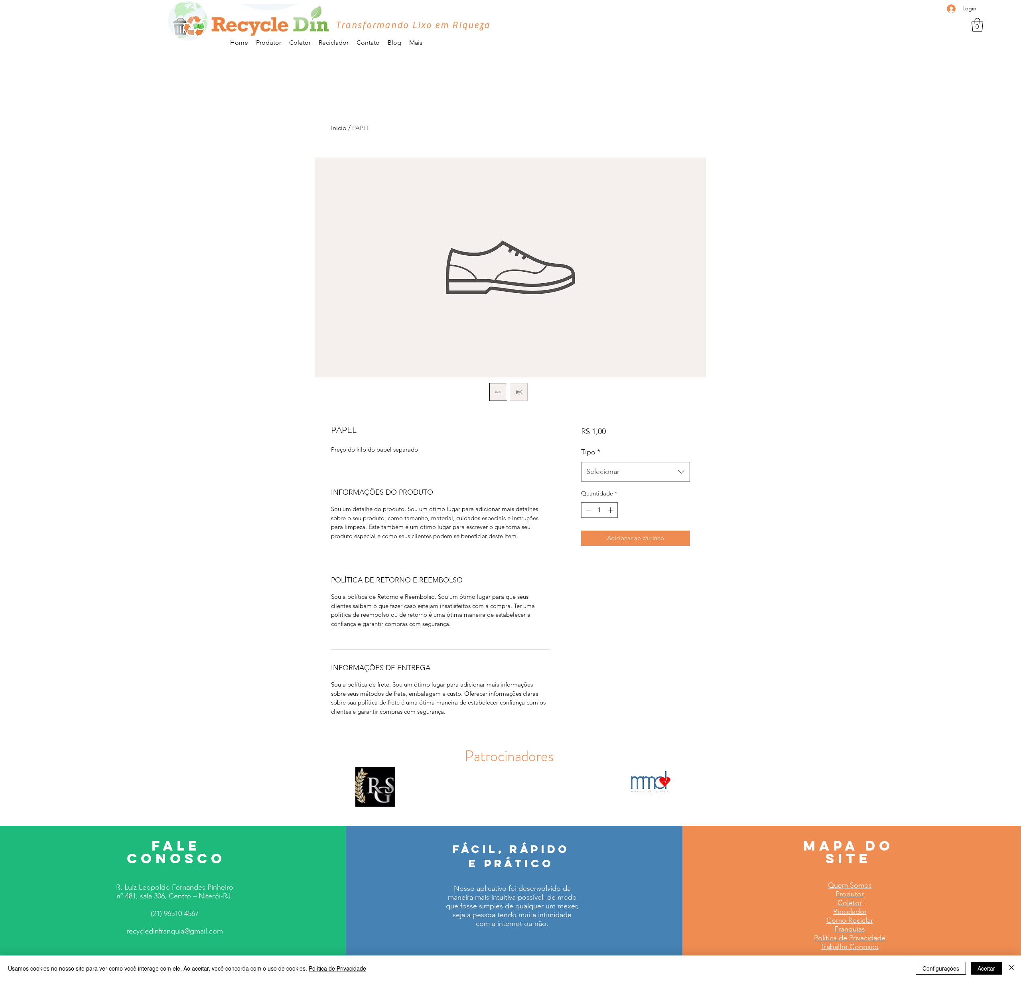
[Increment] (611, 510)
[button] (977, 25)
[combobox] (635, 472)
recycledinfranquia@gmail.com (174, 931)
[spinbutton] (599, 510)
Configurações (940, 968)
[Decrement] (587, 510)
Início (339, 128)
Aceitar (986, 968)
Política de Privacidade (337, 968)
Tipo (590, 452)
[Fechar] (1011, 968)
